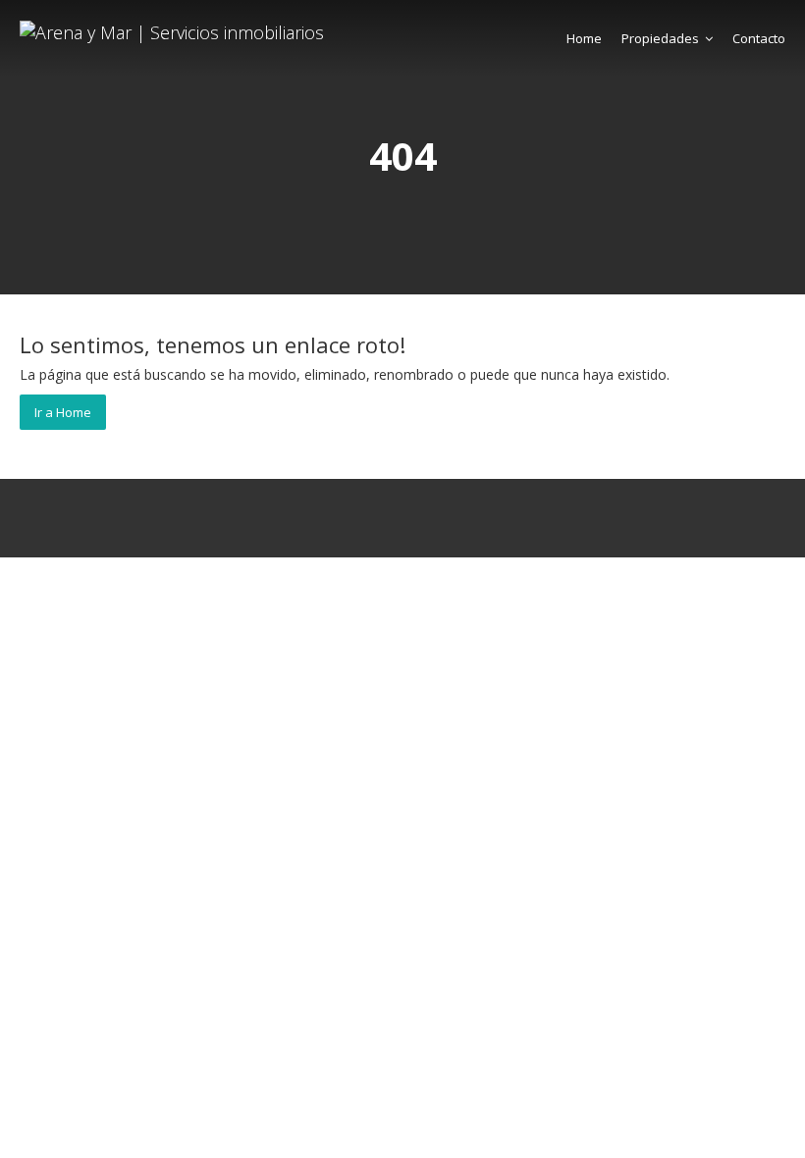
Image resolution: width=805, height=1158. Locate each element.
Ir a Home (62, 412)
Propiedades (660, 38)
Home (584, 38)
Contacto (758, 38)
